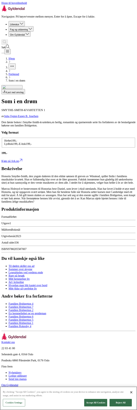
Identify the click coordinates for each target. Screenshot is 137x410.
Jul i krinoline (16, 282)
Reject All (121, 402)
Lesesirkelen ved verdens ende (26, 272)
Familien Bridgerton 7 (21, 306)
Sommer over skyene (20, 269)
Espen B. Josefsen (28, 116)
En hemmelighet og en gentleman (27, 313)
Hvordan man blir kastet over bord (28, 285)
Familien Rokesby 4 (20, 326)
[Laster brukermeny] (2, 53)
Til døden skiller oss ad (21, 265)
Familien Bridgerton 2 (21, 310)
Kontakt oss (8, 342)
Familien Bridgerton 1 (21, 323)
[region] (68, 398)
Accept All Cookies (95, 402)
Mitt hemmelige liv (19, 278)
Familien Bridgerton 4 (21, 303)
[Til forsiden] (13, 338)
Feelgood (14, 74)
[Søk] (4, 42)
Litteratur (14, 24)
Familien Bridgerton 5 (21, 319)
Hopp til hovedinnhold (14, 2)
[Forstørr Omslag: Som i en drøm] (11, 87)
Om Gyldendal (17, 34)
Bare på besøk (17, 275)
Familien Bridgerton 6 (21, 316)
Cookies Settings (14, 402)
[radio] (10, 140)
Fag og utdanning (19, 29)
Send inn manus (18, 378)
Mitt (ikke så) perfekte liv (23, 288)
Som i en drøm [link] (17, 80)
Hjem (12, 58)
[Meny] (7, 51)
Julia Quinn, (11, 116)
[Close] (131, 392)
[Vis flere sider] (12, 66)
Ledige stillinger (18, 375)
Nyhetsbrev (15, 372)
